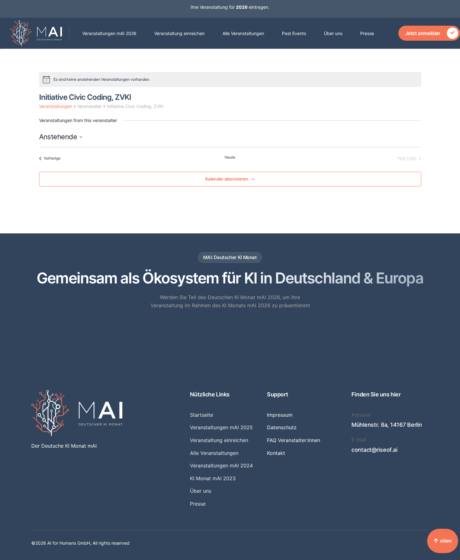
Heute (230, 157)
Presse (367, 33)
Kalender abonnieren (226, 179)
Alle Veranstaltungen (243, 33)
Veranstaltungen (55, 106)
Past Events (294, 33)
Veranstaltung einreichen (179, 33)
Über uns (333, 33)
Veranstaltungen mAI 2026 (109, 33)
